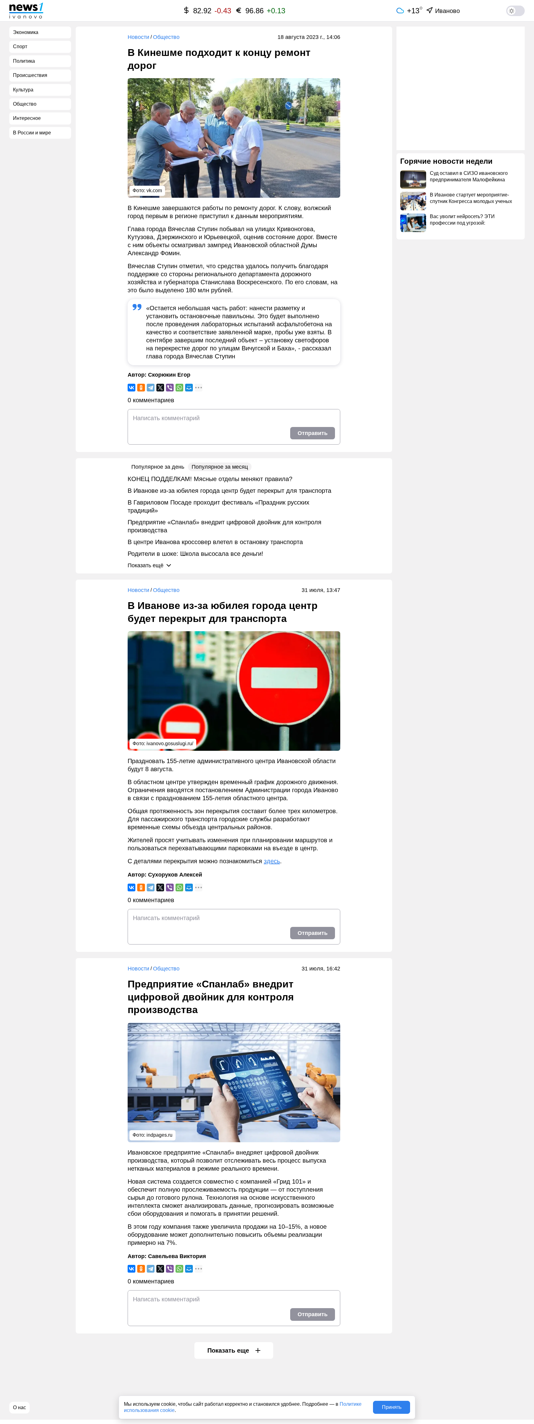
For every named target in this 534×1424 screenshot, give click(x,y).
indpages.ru (159, 1135)
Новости (138, 37)
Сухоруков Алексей (175, 875)
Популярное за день (157, 467)
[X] (160, 387)
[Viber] (170, 387)
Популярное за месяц (220, 467)
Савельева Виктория (177, 1256)
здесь (272, 861)
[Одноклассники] (141, 387)
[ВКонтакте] (131, 387)
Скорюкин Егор (169, 375)
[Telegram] (151, 387)
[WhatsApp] (179, 387)
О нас (19, 1407)
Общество (166, 37)
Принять (391, 1407)
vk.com (154, 190)
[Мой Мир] (189, 387)
